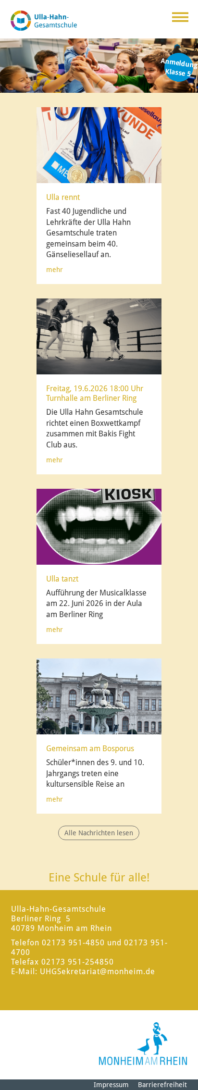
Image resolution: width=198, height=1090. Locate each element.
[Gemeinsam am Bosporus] (100, 696)
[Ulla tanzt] (100, 526)
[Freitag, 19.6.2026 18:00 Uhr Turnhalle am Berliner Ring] (100, 336)
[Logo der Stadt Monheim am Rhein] (143, 1043)
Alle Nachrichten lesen (98, 833)
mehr (54, 269)
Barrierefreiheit (162, 1085)
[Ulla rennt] (100, 145)
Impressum (111, 1085)
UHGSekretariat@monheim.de (97, 971)
